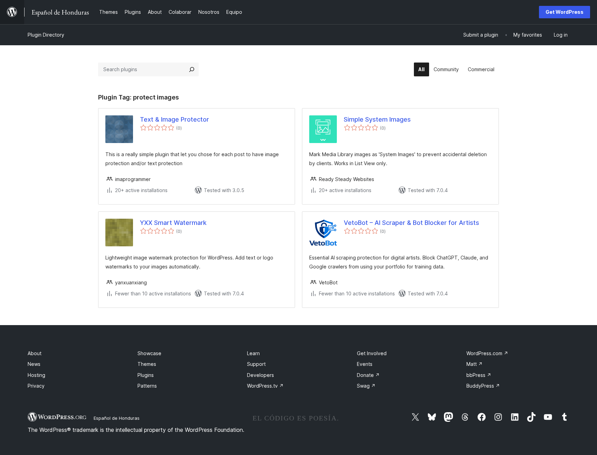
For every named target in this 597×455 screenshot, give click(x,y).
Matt (474, 364)
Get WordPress (565, 12)
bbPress (478, 375)
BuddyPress (483, 386)
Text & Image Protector (174, 119)
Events (364, 364)
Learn (253, 353)
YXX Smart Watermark (173, 222)
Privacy (36, 386)
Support (256, 364)
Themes (147, 364)
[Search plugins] (192, 69)
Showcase (149, 353)
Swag (366, 386)
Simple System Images (377, 119)
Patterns (147, 386)
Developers (260, 375)
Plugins (146, 375)
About (34, 353)
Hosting (36, 375)
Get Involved (372, 353)
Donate (368, 375)
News (34, 364)
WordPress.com (487, 353)
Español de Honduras (117, 418)
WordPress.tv (265, 386)
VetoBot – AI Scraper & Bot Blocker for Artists (411, 222)
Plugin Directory (46, 35)
